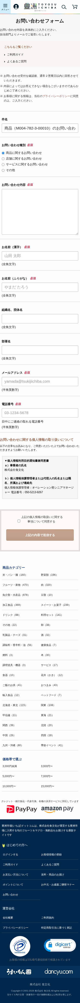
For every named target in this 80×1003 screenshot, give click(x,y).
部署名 (6, 341)
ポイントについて (13, 884)
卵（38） (46, 625)
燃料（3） (8, 655)
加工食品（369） (12, 604)
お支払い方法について (15, 874)
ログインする (10, 854)
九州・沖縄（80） (13, 745)
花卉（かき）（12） (52, 675)
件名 (5, 119)
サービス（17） (50, 665)
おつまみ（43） (50, 685)
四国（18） (47, 735)
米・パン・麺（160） (15, 574)
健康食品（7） (49, 645)
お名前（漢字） (16, 247)
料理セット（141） (52, 614)
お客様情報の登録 (51, 854)
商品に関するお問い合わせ (24, 152)
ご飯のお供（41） (13, 685)
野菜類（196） (49, 574)
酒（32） (46, 635)
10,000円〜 (9, 786)
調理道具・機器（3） (15, 665)
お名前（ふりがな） (19, 278)
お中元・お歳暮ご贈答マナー (57, 884)
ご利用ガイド (15, 54)
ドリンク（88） (12, 614)
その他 (10, 170)
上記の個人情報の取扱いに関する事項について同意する (41, 519)
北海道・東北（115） (15, 705)
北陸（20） (47, 725)
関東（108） (48, 705)
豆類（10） (47, 594)
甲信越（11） (10, 715)
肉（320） (47, 584)
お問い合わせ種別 (17, 145)
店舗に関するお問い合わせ (24, 158)
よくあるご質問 (16, 61)
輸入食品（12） (12, 695)
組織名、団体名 (12, 309)
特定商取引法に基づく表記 (56, 927)
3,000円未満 (10, 766)
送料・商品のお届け (52, 874)
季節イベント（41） (52, 745)
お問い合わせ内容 (17, 184)
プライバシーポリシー (56, 96)
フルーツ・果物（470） (16, 584)
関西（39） (9, 725)
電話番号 (11, 404)
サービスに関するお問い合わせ (27, 164)
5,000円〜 (8, 776)
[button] (60, 945)
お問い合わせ (10, 894)
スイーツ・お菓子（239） (56, 604)
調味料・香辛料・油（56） (18, 645)
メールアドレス (16, 372)
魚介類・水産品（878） (16, 594)
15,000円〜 (47, 786)
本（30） (46, 655)
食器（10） (9, 675)
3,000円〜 (47, 766)
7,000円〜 (47, 776)
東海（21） (47, 715)
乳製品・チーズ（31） (16, 635)
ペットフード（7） (52, 695)
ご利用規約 (47, 917)
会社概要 (8, 917)
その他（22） (10, 625)
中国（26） (9, 735)
